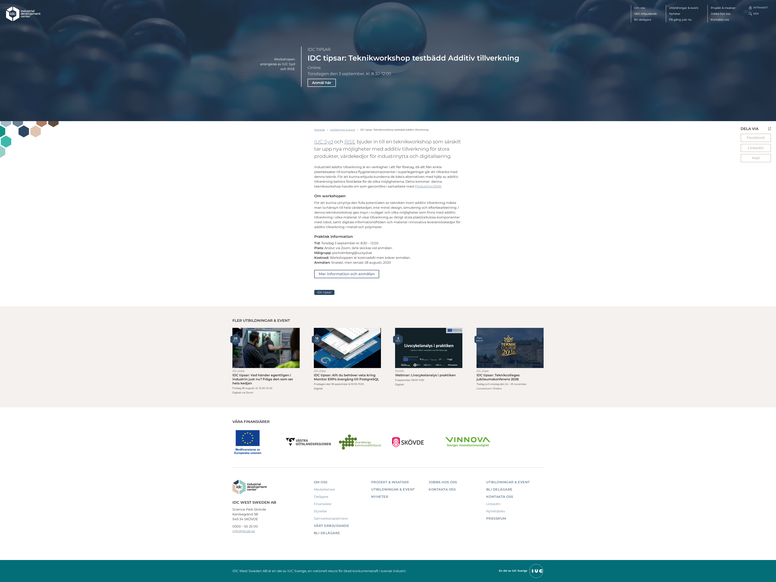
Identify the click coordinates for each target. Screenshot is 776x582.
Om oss (639, 8)
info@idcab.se (243, 531)
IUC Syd (323, 142)
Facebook (756, 137)
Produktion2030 (428, 186)
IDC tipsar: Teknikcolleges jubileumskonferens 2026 (510, 348)
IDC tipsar (319, 49)
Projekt (399, 370)
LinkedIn (756, 148)
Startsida (319, 129)
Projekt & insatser (723, 8)
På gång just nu (680, 19)
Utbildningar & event (683, 8)
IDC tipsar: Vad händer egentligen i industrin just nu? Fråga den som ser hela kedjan (266, 348)
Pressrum (496, 518)
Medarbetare (324, 489)
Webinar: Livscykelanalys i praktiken (428, 348)
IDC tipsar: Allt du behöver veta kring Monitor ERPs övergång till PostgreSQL (347, 348)
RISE (349, 142)
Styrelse (320, 511)
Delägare (321, 497)
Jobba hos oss (721, 14)
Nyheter (674, 14)
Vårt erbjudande (645, 14)
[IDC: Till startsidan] (23, 14)
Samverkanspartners (331, 518)
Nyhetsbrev (495, 511)
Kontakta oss (720, 19)
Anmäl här (321, 83)
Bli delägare (642, 19)
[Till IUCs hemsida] (521, 571)
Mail (756, 158)
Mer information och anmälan (347, 274)
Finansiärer (323, 504)
